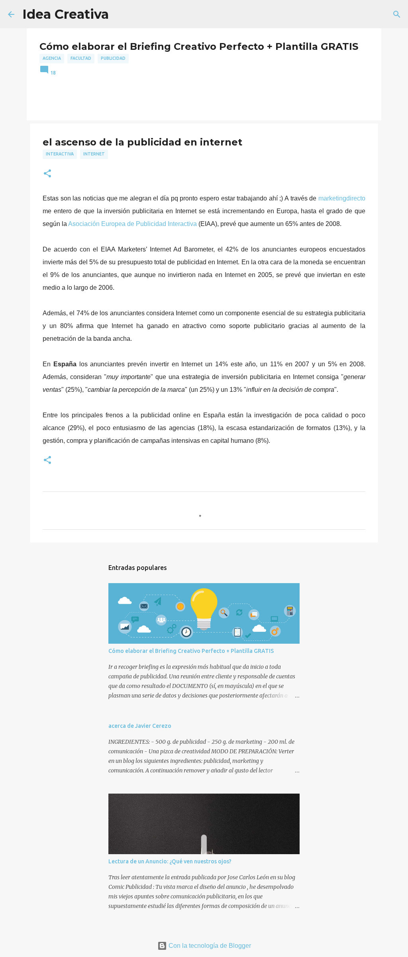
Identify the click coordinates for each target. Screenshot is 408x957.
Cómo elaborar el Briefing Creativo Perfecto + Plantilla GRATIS (191, 651)
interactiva (60, 153)
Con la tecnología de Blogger (209, 945)
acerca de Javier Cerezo (139, 726)
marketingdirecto (341, 198)
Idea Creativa (65, 14)
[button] (47, 174)
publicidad (113, 58)
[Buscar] (397, 14)
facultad (81, 58)
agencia (52, 58)
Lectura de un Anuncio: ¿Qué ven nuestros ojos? (169, 861)
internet (94, 153)
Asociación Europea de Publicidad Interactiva (133, 223)
